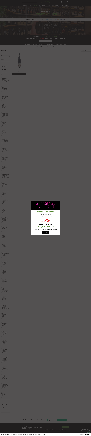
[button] (58, 202)
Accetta (87, 434)
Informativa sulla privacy (41, 434)
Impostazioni (82, 434)
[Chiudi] (89, 434)
